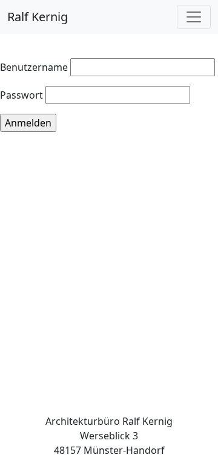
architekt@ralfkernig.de (109, 464)
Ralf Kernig (37, 16)
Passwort (21, 95)
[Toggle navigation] (194, 17)
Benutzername (34, 67)
